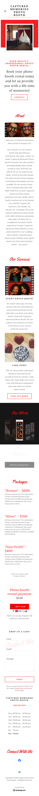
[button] (5, 11)
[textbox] (19, 638)
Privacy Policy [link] (18, 688)
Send (19, 679)
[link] (19, 11)
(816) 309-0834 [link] (19, 705)
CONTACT (19, 97)
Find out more (19, 396)
